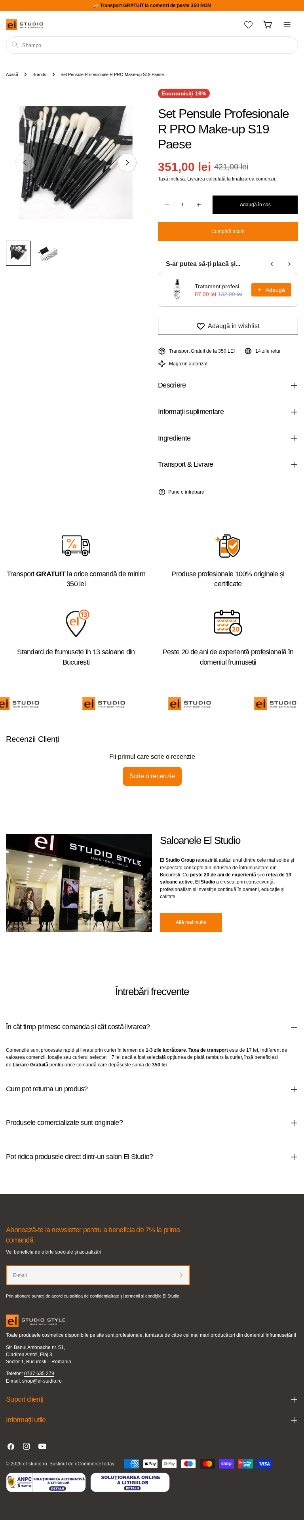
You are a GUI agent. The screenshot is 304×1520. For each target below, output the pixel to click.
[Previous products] (272, 264)
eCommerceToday (94, 1464)
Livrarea (196, 179)
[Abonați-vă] (181, 1275)
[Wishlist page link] (248, 25)
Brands (39, 74)
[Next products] (289, 264)
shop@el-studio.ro (42, 1381)
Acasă (12, 74)
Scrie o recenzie (152, 776)
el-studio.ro (35, 1464)
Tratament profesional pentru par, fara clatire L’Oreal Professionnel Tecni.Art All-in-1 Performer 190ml (221, 286)
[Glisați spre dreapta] (127, 162)
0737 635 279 (39, 1373)
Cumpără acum (228, 231)
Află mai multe (191, 922)
